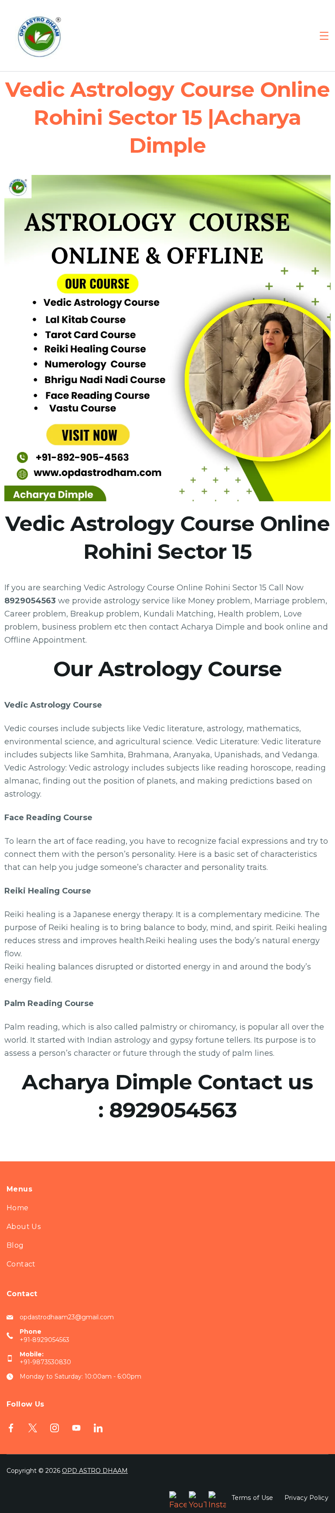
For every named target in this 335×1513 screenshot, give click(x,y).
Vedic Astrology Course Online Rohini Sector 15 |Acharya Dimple (167, 117)
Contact (21, 1264)
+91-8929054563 (44, 1340)
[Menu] (324, 35)
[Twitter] (32, 1428)
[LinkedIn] (98, 1428)
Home (18, 1208)
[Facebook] (11, 1428)
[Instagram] (54, 1428)
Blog (15, 1245)
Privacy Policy (306, 1498)
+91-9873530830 (45, 1362)
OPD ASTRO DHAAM (95, 1471)
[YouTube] (76, 1428)
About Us (24, 1226)
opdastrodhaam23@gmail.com (67, 1317)
